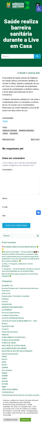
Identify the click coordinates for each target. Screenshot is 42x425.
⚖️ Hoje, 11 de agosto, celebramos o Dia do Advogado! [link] (17, 265)
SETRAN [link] (5, 384)
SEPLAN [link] (5, 381)
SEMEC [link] (4, 378)
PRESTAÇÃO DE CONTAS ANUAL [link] (14, 345)
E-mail (4, 207)
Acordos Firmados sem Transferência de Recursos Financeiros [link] (20, 289)
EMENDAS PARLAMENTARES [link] (12, 307)
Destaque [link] (5, 299)
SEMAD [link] (4, 373)
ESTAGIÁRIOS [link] (7, 310)
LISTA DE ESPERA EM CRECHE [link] (13, 318)
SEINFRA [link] (5, 367)
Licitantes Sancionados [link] (10, 315)
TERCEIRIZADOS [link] (8, 392)
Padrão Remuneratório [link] (10, 332)
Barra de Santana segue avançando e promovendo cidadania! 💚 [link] (20, 275)
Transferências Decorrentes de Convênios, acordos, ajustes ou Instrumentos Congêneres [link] (20, 396)
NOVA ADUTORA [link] (8, 326)
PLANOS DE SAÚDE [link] (9, 343)
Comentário (7, 169)
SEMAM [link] (5, 376)
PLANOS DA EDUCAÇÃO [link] (11, 340)
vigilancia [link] (14, 133)
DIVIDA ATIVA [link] (7, 304)
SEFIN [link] (4, 362)
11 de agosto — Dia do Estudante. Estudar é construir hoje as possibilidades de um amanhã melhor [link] (21, 270)
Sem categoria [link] (7, 370)
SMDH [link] (4, 387)
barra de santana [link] (10, 131)
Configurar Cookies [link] (10, 420)
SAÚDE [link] (5, 121)
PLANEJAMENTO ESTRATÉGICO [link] (13, 337)
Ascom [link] (22, 73)
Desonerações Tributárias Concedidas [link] (15, 296)
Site (3, 215)
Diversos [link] (5, 301)
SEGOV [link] (4, 365)
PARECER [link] (5, 335)
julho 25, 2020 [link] (34, 73)
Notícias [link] (4, 323)
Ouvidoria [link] (5, 329)
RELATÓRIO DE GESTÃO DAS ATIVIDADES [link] (17, 351)
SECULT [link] (5, 359)
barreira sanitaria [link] (26, 131)
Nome (4, 198)
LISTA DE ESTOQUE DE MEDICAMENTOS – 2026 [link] (19, 321)
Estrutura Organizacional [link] (11, 313)
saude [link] (5, 133)
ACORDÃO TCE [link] (7, 285)
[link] (39, 9)
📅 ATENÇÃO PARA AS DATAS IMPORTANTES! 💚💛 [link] (20, 248)
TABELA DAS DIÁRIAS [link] (10, 389)
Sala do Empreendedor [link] (10, 354)
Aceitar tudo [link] (25, 420)
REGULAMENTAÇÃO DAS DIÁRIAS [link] (14, 348)
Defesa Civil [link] (6, 293)
